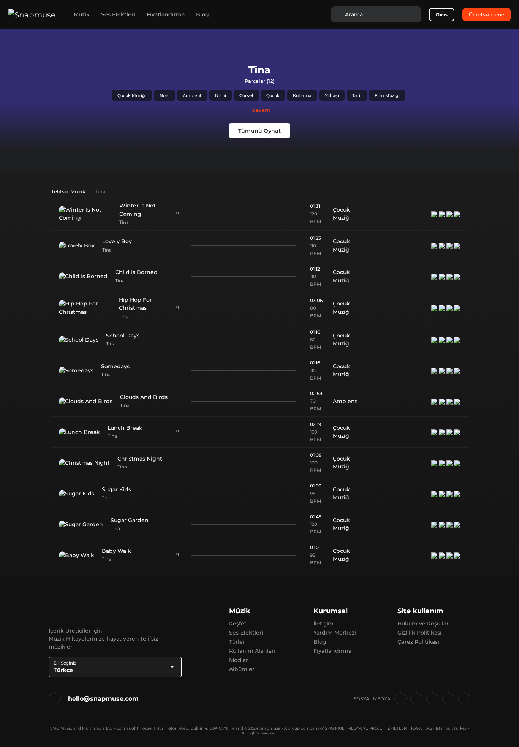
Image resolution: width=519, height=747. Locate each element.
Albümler (242, 669)
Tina (124, 222)
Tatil (356, 95)
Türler (237, 641)
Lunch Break (125, 427)
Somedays (115, 366)
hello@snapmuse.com (103, 698)
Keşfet (238, 623)
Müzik (82, 14)
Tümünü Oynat (259, 130)
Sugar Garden (130, 520)
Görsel (246, 95)
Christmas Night (139, 458)
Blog (202, 14)
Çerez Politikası (418, 641)
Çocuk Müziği (131, 95)
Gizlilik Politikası (419, 632)
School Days (122, 335)
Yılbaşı (332, 95)
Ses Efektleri (118, 14)
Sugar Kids (116, 489)
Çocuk (273, 95)
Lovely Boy (117, 241)
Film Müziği (387, 95)
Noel (164, 95)
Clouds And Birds (144, 397)
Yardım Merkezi (334, 632)
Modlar (238, 660)
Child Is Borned (136, 272)
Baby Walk (116, 551)
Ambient (192, 95)
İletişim (323, 623)
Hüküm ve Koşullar (423, 623)
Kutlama (302, 95)
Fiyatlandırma (166, 14)
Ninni (220, 95)
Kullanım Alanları (252, 650)
